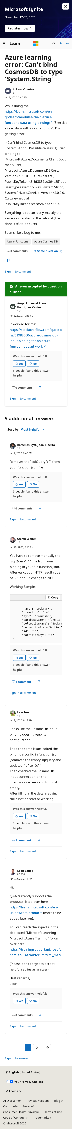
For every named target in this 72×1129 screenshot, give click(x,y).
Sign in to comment (18, 271)
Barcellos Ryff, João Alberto (36, 445)
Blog (57, 1101)
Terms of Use (53, 1112)
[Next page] (47, 1047)
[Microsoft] (36, 43)
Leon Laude (25, 871)
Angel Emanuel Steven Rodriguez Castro (32, 305)
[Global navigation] (4, 43)
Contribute (10, 1106)
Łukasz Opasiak (23, 89)
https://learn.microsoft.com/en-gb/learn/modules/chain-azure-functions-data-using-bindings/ (29, 117)
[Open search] (54, 43)
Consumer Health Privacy (20, 1112)
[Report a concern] (8, 260)
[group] (36, 622)
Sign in (64, 43)
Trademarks (41, 1117)
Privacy (27, 1106)
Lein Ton (23, 712)
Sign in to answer (16, 1058)
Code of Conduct (14, 1117)
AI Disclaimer (12, 1101)
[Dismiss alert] (65, 6)
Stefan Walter (26, 539)
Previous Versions (37, 1101)
